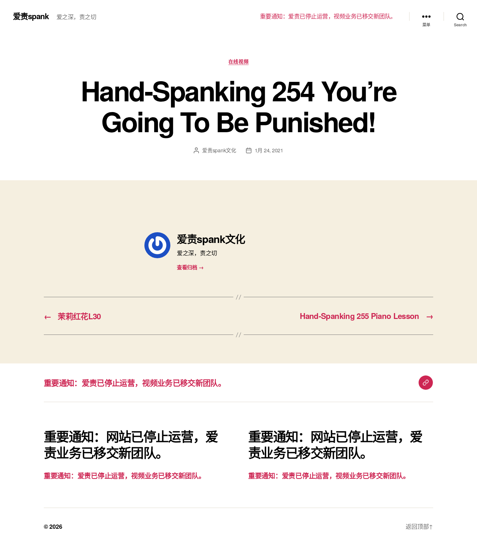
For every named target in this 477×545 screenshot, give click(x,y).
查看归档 (190, 267)
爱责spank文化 (219, 150)
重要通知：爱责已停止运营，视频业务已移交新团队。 (328, 16)
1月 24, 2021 (269, 150)
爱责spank (31, 16)
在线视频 (238, 61)
